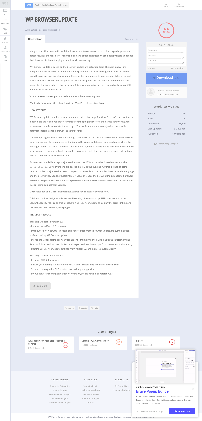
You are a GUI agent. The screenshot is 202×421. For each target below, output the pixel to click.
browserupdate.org (44, 96)
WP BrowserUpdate (51, 19)
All (5, 15)
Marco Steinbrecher (167, 94)
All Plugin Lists (121, 386)
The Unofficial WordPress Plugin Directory (47, 5)
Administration (32, 30)
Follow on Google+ (90, 398)
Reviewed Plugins (60, 398)
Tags (5, 33)
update (84, 308)
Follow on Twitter (91, 394)
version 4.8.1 (106, 273)
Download (168, 78)
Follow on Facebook (90, 390)
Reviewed (5, 42)
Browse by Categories (60, 386)
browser (71, 308)
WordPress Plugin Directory (5, 4)
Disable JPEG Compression (100, 342)
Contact (90, 402)
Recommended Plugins (59, 394)
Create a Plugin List (122, 390)
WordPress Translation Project (90, 103)
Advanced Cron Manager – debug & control (47, 344)
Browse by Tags (60, 390)
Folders (154, 342)
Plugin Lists (5, 51)
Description (35, 39)
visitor (96, 308)
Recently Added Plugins (60, 402)
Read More (41, 285)
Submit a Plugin (90, 386)
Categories (5, 24)
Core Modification (51, 30)
